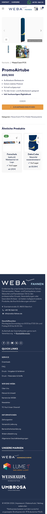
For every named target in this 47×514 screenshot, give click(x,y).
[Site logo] (20, 8)
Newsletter (6, 402)
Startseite (5, 61)
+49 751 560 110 (11, 310)
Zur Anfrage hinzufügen (24, 105)
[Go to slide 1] (21, 40)
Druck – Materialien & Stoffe (12, 376)
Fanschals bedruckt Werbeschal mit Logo (12, 156)
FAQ (3, 367)
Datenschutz (31, 503)
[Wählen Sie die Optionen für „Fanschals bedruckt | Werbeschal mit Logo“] (17, 136)
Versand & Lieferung (9, 424)
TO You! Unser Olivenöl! (11, 407)
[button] (4, 30)
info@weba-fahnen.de (13, 314)
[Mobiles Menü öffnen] (3, 8)
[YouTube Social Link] (12, 343)
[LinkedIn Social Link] (16, 343)
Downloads (6, 362)
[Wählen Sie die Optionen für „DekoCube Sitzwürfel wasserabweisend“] (38, 136)
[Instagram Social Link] (8, 343)
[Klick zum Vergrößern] (6, 38)
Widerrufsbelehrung (9, 434)
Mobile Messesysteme (33, 115)
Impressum (20, 503)
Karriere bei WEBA (9, 398)
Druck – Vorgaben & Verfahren (13, 371)
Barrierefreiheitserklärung (11, 429)
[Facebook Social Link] (3, 343)
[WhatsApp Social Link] (21, 343)
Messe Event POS (19, 61)
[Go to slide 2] (23, 40)
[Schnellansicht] (17, 140)
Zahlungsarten (7, 420)
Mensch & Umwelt (9, 393)
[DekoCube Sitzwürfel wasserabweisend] (33, 141)
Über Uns (5, 388)
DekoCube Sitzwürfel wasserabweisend (33, 155)
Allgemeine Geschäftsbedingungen (15, 438)
